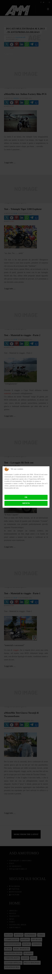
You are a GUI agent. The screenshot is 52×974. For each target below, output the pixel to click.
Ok (26, 497)
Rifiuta (26, 503)
